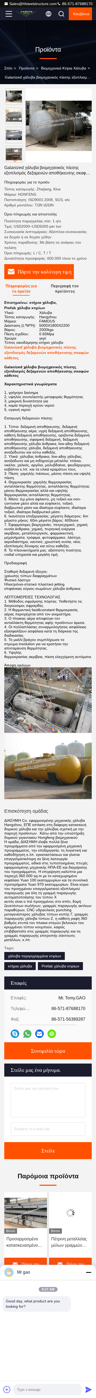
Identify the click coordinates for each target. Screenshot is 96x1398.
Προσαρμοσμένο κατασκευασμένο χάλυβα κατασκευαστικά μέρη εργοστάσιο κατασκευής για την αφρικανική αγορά (24, 1243)
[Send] (88, 1389)
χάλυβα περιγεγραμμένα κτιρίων (34, 956)
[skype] (14, 1033)
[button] (15, 160)
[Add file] (7, 1389)
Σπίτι (8, 68)
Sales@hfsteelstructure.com (33, 4)
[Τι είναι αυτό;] (27, 1033)
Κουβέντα (81, 14)
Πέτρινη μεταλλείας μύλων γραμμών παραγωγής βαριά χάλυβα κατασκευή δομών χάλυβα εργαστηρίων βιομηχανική (69, 1243)
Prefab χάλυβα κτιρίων (60, 966)
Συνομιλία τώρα (48, 1051)
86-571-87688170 (77, 4)
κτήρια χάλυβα (20, 966)
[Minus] (88, 1272)
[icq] (51, 1033)
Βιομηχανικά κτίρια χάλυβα (63, 68)
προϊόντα (26, 68)
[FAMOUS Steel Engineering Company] (26, 13)
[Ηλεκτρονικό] (39, 1033)
